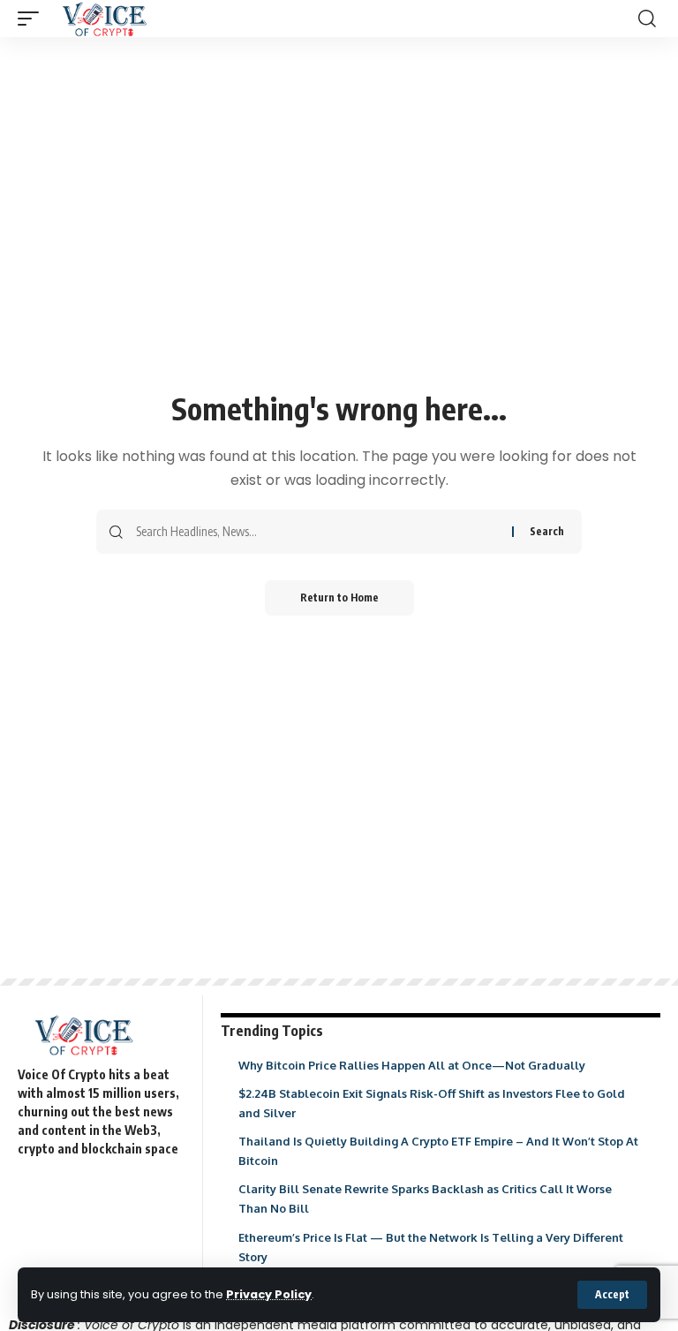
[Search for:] (317, 532)
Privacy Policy (269, 1294)
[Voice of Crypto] (105, 18)
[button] (612, 1295)
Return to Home (339, 597)
